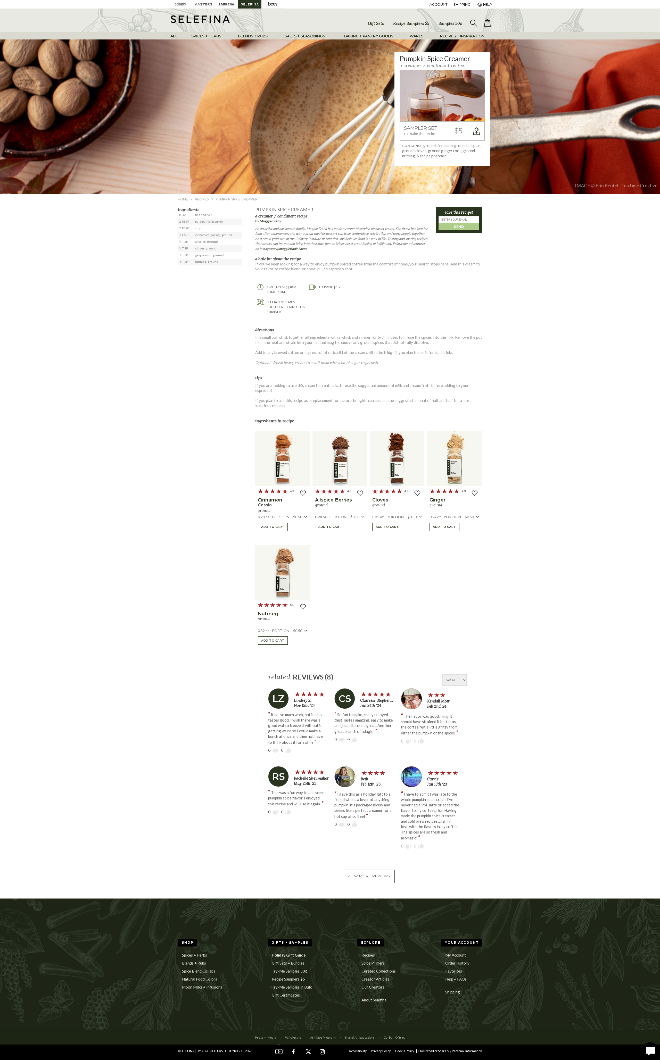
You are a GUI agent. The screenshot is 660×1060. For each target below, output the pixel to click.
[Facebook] (293, 1051)
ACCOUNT (438, 4)
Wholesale (293, 1037)
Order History (457, 963)
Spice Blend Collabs (198, 971)
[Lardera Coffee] (226, 4)
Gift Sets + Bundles (288, 963)
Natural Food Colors (199, 979)
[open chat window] (650, 1050)
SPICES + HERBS (206, 36)
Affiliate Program (323, 1037)
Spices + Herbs (194, 955)
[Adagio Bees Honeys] (273, 4)
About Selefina (373, 1000)
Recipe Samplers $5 (411, 23)
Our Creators (372, 987)
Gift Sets (376, 23)
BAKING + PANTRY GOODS (368, 36)
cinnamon (270, 500)
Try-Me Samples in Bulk (292, 987)
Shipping (452, 992)
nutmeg (268, 614)
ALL (174, 36)
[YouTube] (279, 1051)
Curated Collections (378, 971)
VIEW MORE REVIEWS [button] (369, 876)
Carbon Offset (394, 1037)
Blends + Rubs (194, 963)
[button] (442, 131)
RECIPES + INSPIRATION (462, 36)
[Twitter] (307, 1051)
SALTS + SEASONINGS (305, 36)
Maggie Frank (270, 221)
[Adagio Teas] (180, 4)
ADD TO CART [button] (272, 527)
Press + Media (265, 1037)
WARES (416, 36)
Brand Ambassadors (360, 1037)
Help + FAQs (456, 979)
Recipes (368, 955)
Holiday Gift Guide (289, 955)
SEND (459, 226)
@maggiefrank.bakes (291, 249)
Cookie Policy (404, 1051)
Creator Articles (375, 979)
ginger (438, 500)
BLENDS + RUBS (253, 36)
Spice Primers (373, 963)
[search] (473, 23)
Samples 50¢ (450, 23)
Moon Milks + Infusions (202, 987)
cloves (380, 500)
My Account (455, 955)
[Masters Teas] (203, 4)
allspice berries (333, 500)
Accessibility (358, 1051)
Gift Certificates (286, 995)
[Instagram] (322, 1051)
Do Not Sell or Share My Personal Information (450, 1051)
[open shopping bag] (487, 23)
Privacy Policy (381, 1051)
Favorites (453, 971)
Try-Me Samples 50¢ (289, 971)
